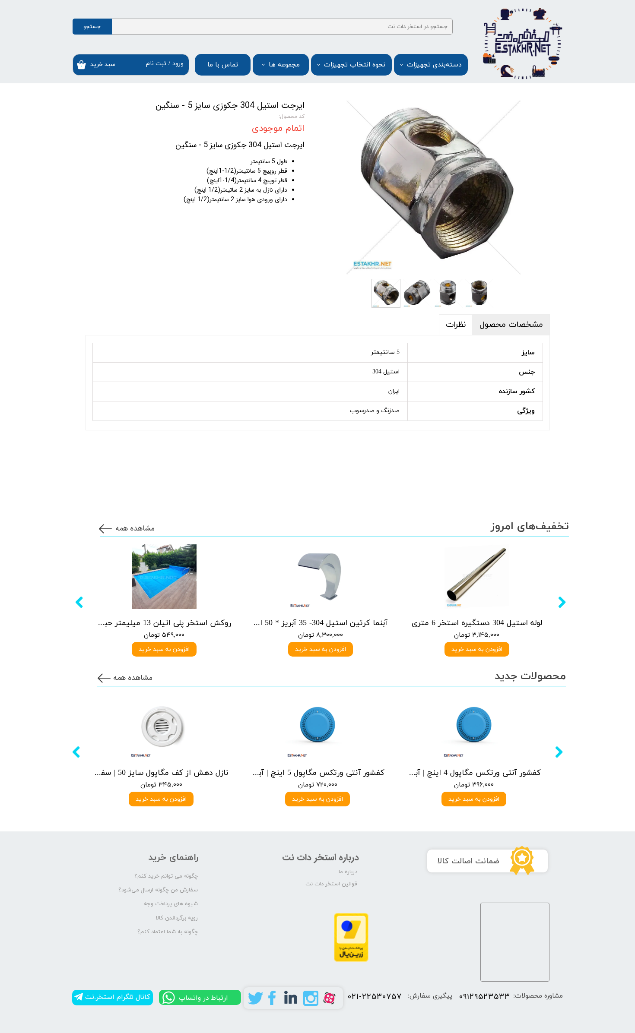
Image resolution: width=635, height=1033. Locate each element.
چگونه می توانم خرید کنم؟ (166, 876)
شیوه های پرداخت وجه (171, 904)
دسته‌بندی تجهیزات (434, 64)
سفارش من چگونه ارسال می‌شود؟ (158, 890)
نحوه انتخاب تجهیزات (354, 64)
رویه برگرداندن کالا (177, 918)
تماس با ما (222, 64)
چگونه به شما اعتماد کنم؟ (167, 932)
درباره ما (348, 872)
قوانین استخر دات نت (331, 884)
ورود (178, 64)
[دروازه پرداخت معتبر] (351, 960)
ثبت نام (156, 64)
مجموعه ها (284, 64)
